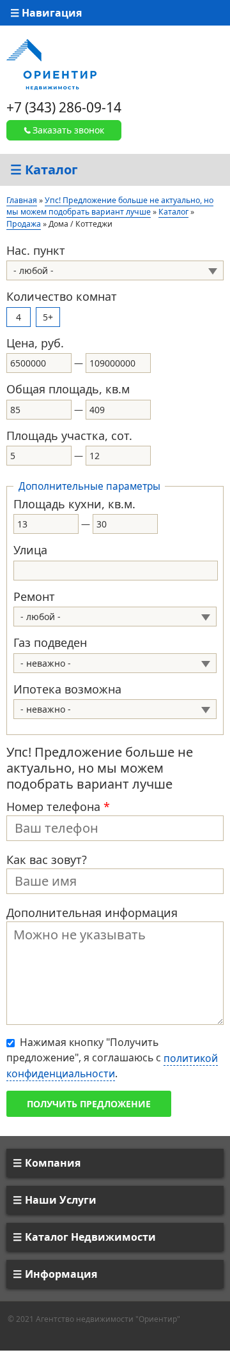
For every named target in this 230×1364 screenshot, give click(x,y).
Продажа (23, 223)
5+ (48, 317)
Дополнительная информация (92, 912)
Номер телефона (58, 806)
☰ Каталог (44, 169)
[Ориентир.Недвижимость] (51, 63)
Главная (21, 200)
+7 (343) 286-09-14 (63, 107)
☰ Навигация (46, 13)
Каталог (173, 211)
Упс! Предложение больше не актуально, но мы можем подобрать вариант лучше (109, 206)
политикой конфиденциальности (112, 1065)
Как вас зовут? (46, 859)
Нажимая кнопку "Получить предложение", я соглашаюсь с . (112, 1058)
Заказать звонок (68, 130)
